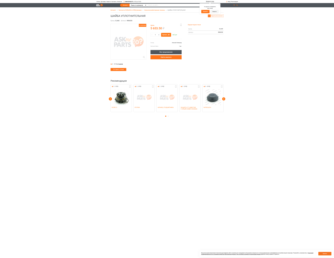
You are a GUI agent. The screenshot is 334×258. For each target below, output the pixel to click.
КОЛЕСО (114, 107)
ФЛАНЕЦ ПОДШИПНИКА (166, 107)
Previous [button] (110, 98)
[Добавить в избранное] (181, 25)
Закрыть (214, 11)
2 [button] (168, 116)
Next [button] (223, 98)
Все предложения (166, 52)
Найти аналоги (166, 57)
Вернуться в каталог (217, 16)
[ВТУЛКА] (144, 97)
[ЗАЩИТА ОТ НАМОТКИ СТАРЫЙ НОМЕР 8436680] (190, 97)
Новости (108, 1)
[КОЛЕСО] (121, 97)
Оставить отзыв (118, 69)
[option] (121, 98)
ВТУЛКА (137, 107)
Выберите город (210, 1)
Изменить (205, 11)
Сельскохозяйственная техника (154, 10)
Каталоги (119, 1)
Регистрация (234, 1)
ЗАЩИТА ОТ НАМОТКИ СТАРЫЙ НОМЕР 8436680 (189, 108)
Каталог (125, 5)
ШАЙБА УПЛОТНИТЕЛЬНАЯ (175, 10)
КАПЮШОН (207, 107)
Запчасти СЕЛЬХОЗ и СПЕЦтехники (130, 10)
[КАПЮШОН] (213, 97)
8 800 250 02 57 (133, 1)
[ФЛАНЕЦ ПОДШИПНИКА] (167, 97)
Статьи (98, 1)
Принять (325, 253)
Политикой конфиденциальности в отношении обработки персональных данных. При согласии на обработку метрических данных (257, 253)
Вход (229, 1)
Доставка (103, 1)
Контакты (114, 1)
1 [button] (165, 116)
